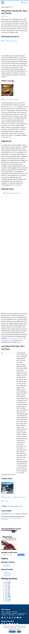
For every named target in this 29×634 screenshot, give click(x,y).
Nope (19, 631)
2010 (6, 595)
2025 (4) (7, 566)
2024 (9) (7, 575)
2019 (6, 586)
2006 (6, 601)
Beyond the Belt (6, 613)
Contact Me (20, 615)
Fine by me (12, 631)
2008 (6, 598)
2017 (6, 588)
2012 (6, 592)
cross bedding (19, 338)
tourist (20, 506)
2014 (6, 589)
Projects (3, 615)
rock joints (12, 338)
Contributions (11, 615)
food (8, 506)
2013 (6, 591)
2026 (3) (7, 572)
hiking (11, 506)
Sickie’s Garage (13, 106)
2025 (6, 583)
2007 (6, 599)
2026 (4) (7, 565)
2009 (6, 596)
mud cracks (10, 340)
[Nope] (27, 629)
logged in (12, 514)
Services (14, 613)
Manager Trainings (11, 612)
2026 (6, 582)
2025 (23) (8, 574)
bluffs (7, 338)
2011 (6, 593)
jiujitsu (16, 506)
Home (3, 612)
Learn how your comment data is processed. (11, 518)
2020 (6, 585)
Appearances (22, 613)
